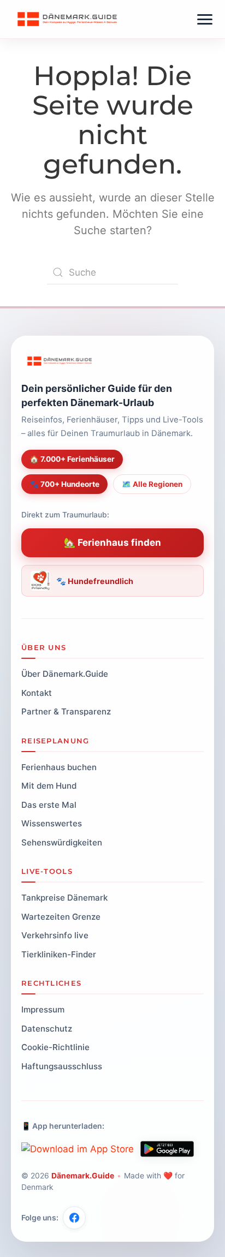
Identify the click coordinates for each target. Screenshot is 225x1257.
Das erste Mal (48, 805)
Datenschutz (46, 1028)
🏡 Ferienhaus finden (112, 542)
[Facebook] (74, 1217)
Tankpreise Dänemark (64, 897)
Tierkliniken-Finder (58, 954)
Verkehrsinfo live (54, 935)
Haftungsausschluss (61, 1066)
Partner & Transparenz (66, 711)
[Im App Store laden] (77, 1149)
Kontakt (36, 693)
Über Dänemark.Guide (64, 674)
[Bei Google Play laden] (167, 1149)
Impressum (42, 1009)
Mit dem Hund (48, 786)
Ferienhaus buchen (59, 767)
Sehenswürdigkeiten (61, 842)
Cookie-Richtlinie (55, 1047)
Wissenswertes (51, 823)
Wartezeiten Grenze (60, 917)
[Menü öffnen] (205, 19)
